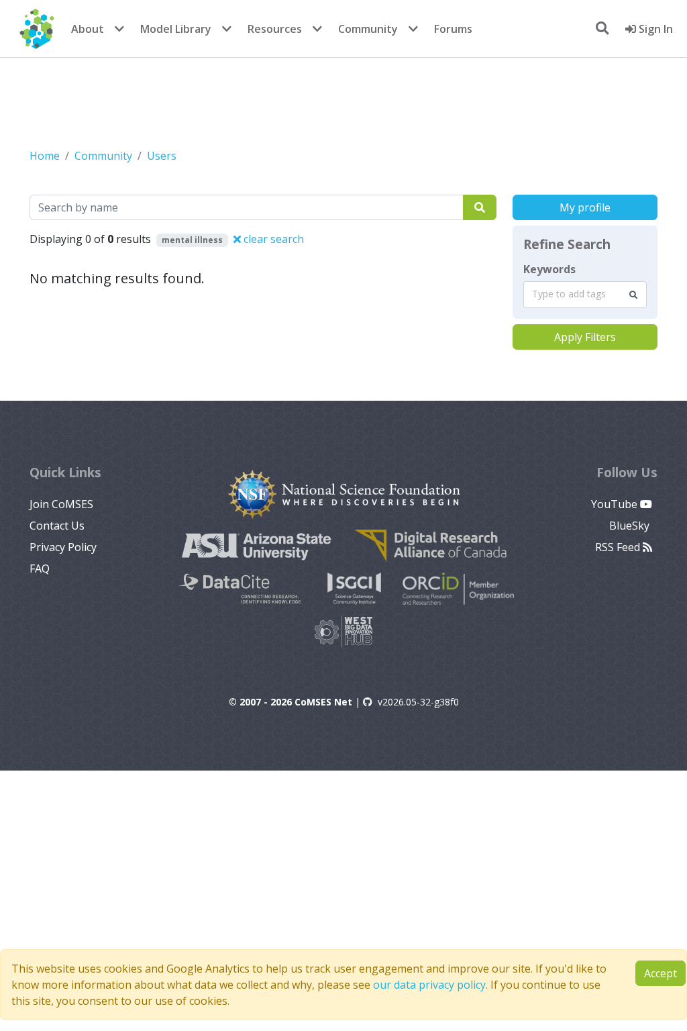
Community (368, 28)
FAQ (40, 568)
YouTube (615, 504)
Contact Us (57, 525)
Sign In (654, 28)
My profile (585, 207)
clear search (272, 239)
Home (45, 155)
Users (161, 155)
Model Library (175, 28)
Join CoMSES (61, 504)
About (87, 28)
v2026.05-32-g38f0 (418, 701)
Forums (453, 28)
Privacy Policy (63, 547)
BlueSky (630, 525)
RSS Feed (619, 547)
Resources (275, 28)
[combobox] (585, 294)
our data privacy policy (429, 984)
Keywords (549, 269)
